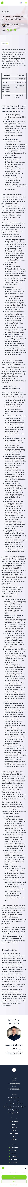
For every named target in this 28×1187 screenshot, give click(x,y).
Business (5, 43)
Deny (14, 1181)
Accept (14, 1177)
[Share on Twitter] (15, 30)
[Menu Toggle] (26, 3)
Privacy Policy (13, 1185)
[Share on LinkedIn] (11, 30)
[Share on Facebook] (8, 30)
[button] (26, 1168)
